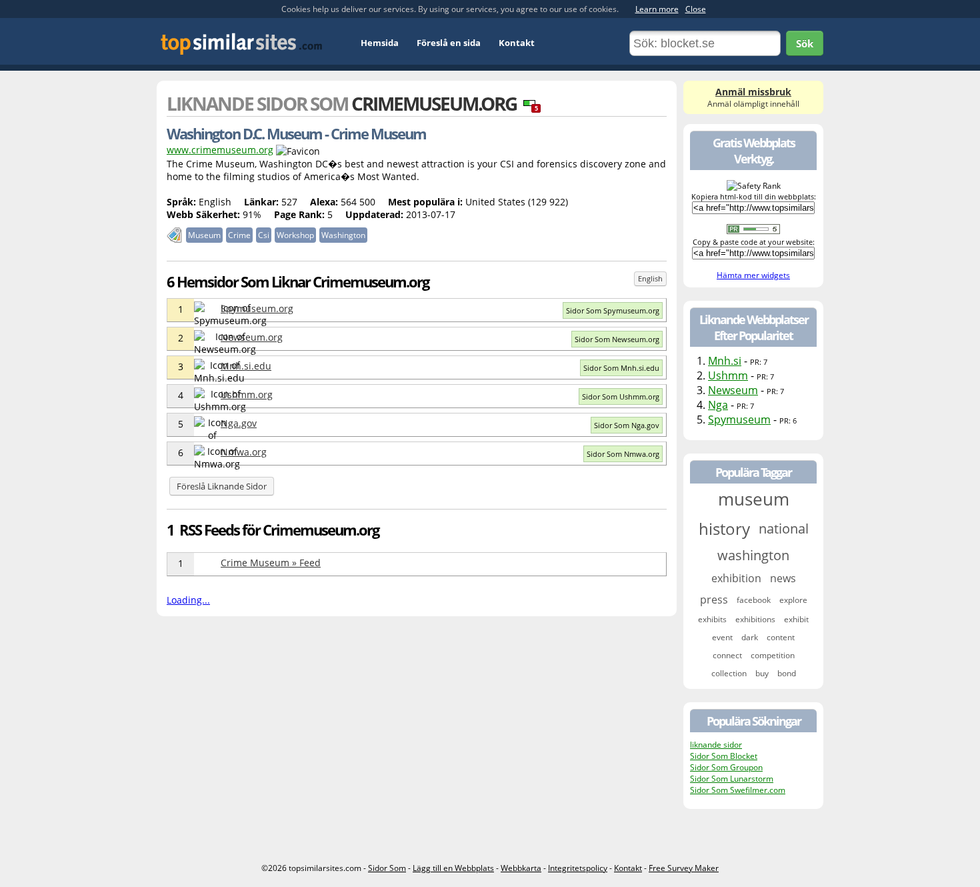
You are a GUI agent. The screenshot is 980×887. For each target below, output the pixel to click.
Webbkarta (521, 868)
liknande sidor (716, 744)
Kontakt (517, 43)
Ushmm (728, 375)
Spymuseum (739, 419)
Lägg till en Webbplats (453, 868)
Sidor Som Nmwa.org (623, 454)
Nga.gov (239, 423)
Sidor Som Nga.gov (626, 425)
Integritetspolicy (577, 868)
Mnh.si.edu (246, 365)
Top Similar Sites (242, 44)
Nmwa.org (244, 452)
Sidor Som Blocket (723, 756)
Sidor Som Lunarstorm (731, 778)
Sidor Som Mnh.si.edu (621, 368)
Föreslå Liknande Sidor (222, 486)
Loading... (188, 600)
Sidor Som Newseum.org (617, 339)
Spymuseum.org (257, 308)
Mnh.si (724, 360)
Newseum (733, 390)
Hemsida (380, 43)
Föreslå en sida (449, 43)
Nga (718, 404)
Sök (804, 43)
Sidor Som (387, 868)
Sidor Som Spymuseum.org (612, 310)
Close (695, 9)
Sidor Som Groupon (726, 767)
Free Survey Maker (684, 868)
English (650, 278)
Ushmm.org (247, 394)
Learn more (657, 9)
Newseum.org (252, 337)
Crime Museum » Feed (271, 562)
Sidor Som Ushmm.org (620, 396)
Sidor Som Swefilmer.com (737, 790)
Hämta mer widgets (753, 275)
